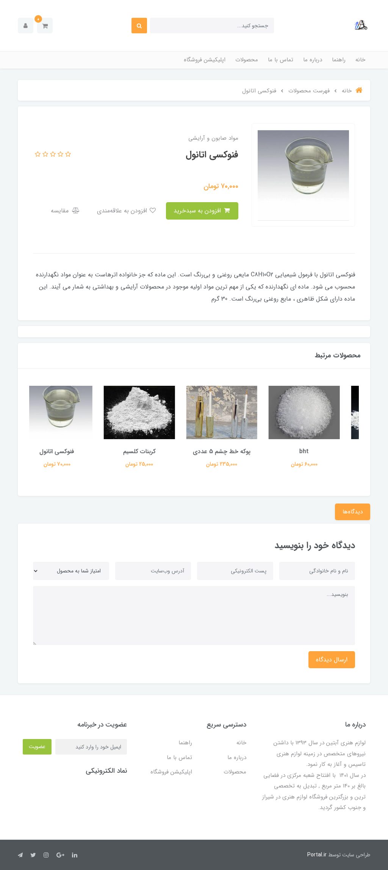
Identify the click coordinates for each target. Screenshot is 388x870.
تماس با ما (280, 59)
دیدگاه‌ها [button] (353, 511)
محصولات (246, 59)
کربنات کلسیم (153, 451)
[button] (45, 25)
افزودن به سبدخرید (198, 210)
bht (317, 451)
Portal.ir (317, 855)
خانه (360, 59)
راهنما (339, 59)
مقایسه (60, 210)
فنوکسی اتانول (70, 451)
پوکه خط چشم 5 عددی (235, 451)
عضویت (37, 746)
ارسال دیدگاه (331, 659)
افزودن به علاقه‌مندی (123, 210)
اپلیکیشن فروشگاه (204, 59)
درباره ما (312, 59)
